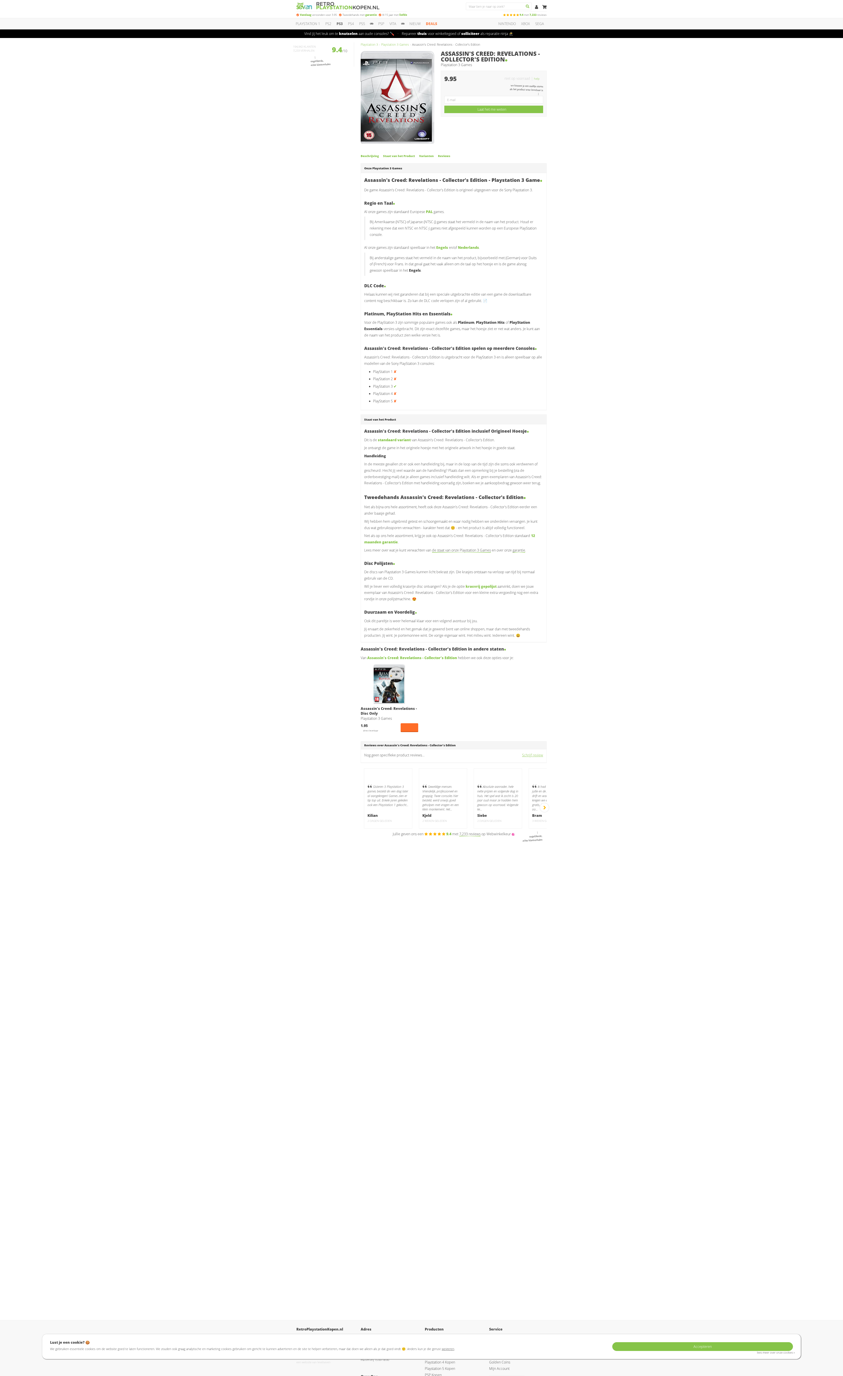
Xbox (525, 23)
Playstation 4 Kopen (440, 1362)
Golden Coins (499, 1362)
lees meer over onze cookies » (776, 1352)
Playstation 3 (369, 44)
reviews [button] (533, 15)
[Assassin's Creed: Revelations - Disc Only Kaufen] (389, 684)
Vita (392, 23)
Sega (539, 23)
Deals (431, 23)
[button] (538, 78)
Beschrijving (370, 156)
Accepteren (702, 1346)
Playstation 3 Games (395, 44)
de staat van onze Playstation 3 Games (461, 550)
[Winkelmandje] (544, 7)
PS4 (351, 23)
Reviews (444, 156)
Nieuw (415, 23)
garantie (519, 550)
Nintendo (507, 23)
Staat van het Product (399, 156)
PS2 (328, 23)
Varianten (426, 156)
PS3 (340, 23)
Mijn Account (499, 1368)
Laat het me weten (491, 109)
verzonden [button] (318, 15)
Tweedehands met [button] (359, 15)
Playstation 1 (308, 23)
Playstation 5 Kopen (440, 1368)
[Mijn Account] (537, 7)
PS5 (362, 23)
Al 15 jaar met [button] (394, 15)
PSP (381, 23)
